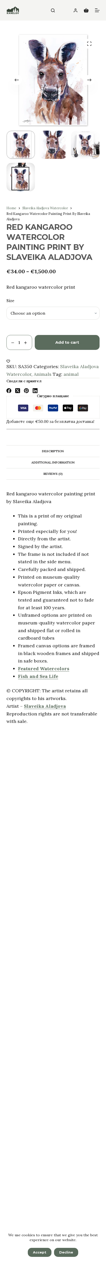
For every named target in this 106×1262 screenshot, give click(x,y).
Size (10, 300)
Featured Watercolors (43, 668)
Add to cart (67, 342)
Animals (42, 374)
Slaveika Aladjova (45, 706)
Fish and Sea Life (38, 676)
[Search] (53, 10)
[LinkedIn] (35, 390)
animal (71, 374)
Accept (39, 1252)
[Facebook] (8, 390)
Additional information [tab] (53, 462)
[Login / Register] (75, 10)
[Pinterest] (26, 390)
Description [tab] (53, 451)
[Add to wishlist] (8, 361)
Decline (66, 1252)
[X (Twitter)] (17, 390)
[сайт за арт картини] (12, 10)
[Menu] (97, 10)
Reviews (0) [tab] (53, 474)
